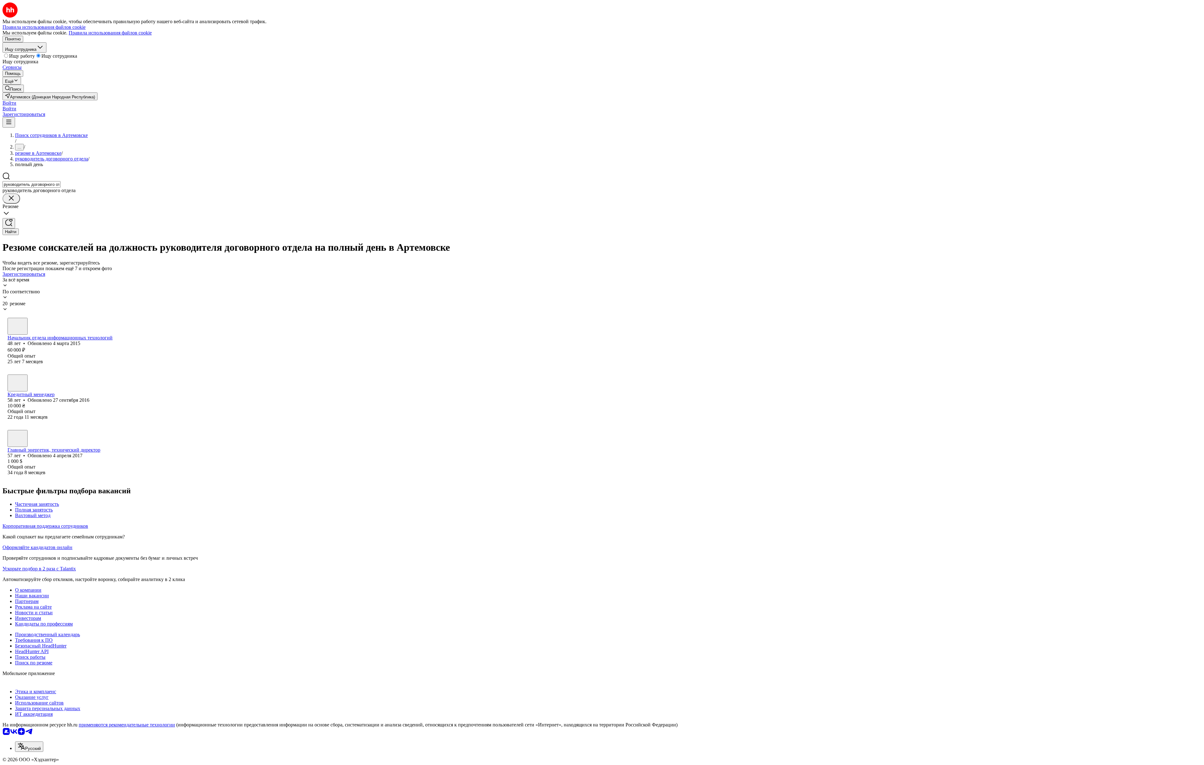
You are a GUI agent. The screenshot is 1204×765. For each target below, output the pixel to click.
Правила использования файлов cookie (110, 32)
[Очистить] (11, 198)
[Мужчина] (18, 326)
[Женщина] (18, 383)
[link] (13, 88)
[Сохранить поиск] (9, 223)
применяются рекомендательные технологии (127, 724)
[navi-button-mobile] (9, 122)
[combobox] (32, 184)
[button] (9, 103)
